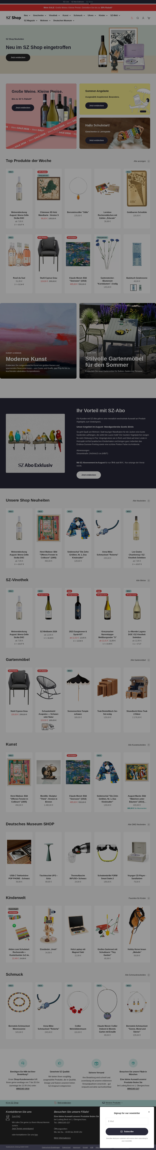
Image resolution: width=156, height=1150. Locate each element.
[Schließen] (149, 1112)
